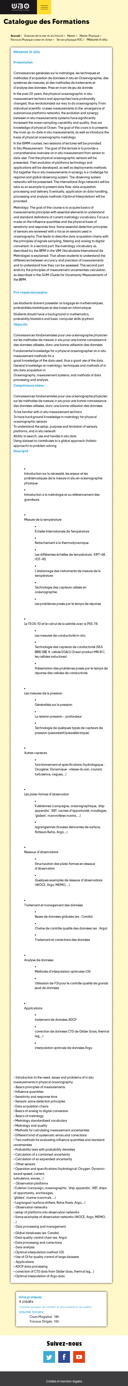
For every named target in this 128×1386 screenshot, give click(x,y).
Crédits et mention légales (64, 1381)
